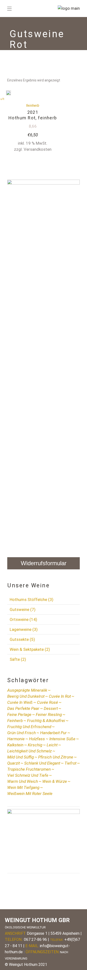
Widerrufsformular (43, 563)
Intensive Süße (62, 738)
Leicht (52, 744)
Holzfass (37, 738)
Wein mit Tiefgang (23, 787)
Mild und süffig (20, 757)
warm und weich (22, 781)
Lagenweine (24, 629)
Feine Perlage (19, 714)
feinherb (32, 105)
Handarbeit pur (53, 732)
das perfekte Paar (23, 708)
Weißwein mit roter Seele (29, 793)
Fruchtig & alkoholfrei (46, 720)
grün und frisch (21, 732)
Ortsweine (23, 619)
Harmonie (16, 738)
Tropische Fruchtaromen (29, 769)
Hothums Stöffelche (31, 599)
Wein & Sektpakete (30, 649)
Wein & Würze (54, 781)
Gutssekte (22, 639)
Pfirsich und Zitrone (55, 757)
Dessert (51, 708)
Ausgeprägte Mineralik (27, 690)
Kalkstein (15, 744)
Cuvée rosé (47, 702)
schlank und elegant (42, 763)
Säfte (18, 659)
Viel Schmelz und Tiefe (27, 775)
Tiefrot (70, 763)
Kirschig (35, 744)
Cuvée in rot (60, 696)
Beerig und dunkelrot (25, 696)
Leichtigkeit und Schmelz (29, 751)
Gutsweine (23, 609)
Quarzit (13, 763)
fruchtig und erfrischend (29, 726)
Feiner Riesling (49, 714)
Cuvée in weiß (20, 702)
